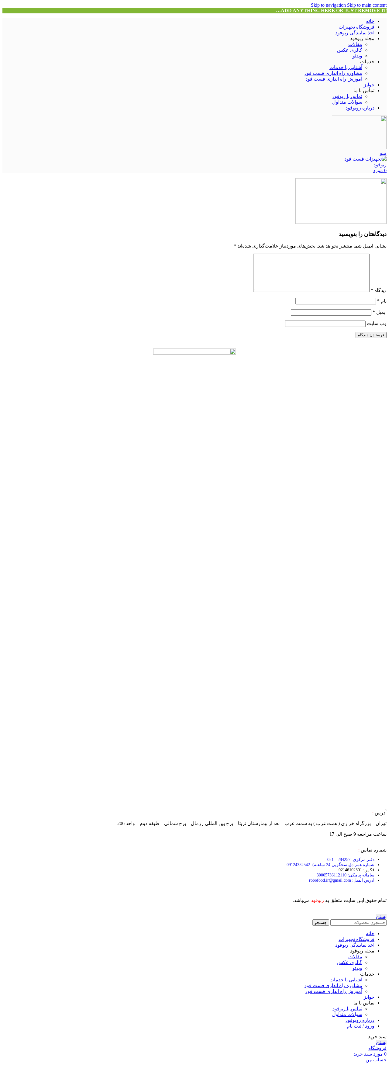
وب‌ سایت (377, 323)
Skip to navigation (329, 5)
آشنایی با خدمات (345, 67)
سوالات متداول (347, 102)
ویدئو (357, 55)
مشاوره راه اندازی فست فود (333, 73)
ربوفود (317, 900)
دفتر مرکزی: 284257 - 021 (350, 859)
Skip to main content (367, 5)
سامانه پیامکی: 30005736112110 (345, 875)
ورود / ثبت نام (360, 1026)
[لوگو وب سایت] (359, 147)
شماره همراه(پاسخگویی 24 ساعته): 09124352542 (330, 864)
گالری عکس (349, 50)
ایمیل (380, 312)
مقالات (355, 44)
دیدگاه (379, 290)
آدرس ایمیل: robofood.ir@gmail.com (341, 880)
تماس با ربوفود (347, 96)
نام (382, 301)
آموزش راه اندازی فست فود (333, 79)
